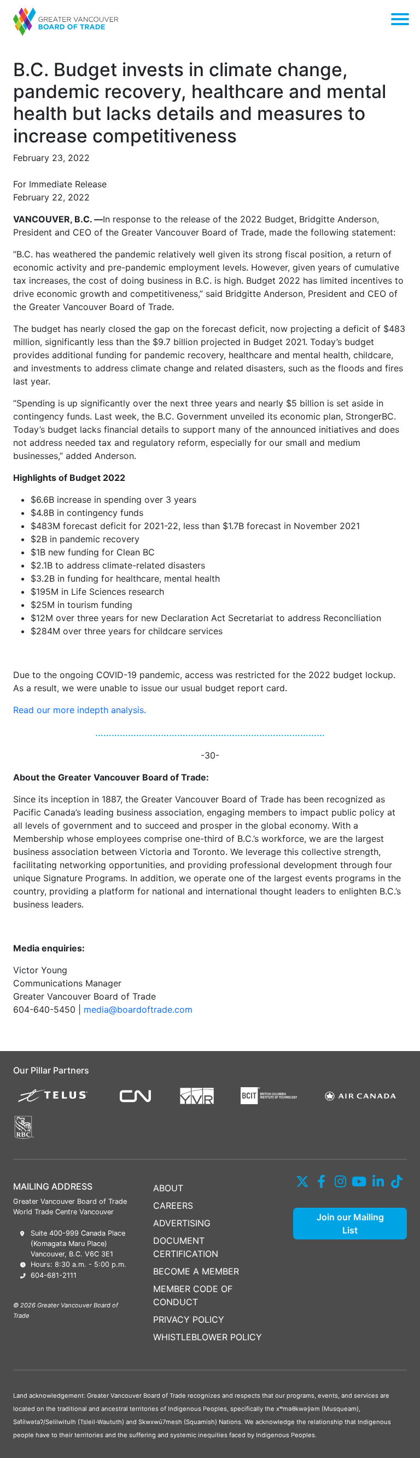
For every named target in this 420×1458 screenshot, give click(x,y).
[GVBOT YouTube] (359, 1181)
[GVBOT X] (302, 1181)
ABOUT (168, 1188)
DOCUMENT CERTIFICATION (185, 1247)
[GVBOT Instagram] (340, 1181)
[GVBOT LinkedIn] (378, 1181)
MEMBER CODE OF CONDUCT (192, 1295)
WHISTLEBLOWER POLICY (207, 1336)
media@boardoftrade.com (138, 1009)
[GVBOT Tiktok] (397, 1181)
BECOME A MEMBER (196, 1271)
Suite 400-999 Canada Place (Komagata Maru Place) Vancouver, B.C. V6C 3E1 (78, 1243)
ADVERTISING (182, 1223)
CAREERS (173, 1205)
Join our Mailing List (350, 1224)
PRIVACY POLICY (188, 1319)
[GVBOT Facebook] (321, 1181)
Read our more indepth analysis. (79, 709)
